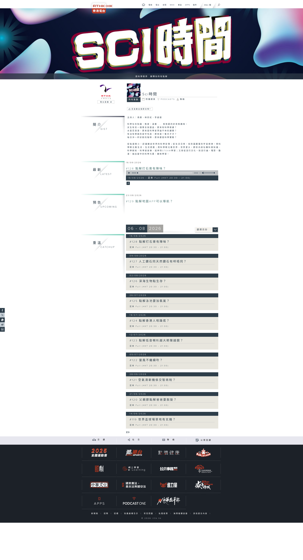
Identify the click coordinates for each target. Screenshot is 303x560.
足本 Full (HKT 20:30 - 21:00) (149, 247)
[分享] (129, 440)
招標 (117, 514)
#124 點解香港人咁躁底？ (150, 320)
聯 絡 (171, 440)
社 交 (136, 440)
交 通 (102, 440)
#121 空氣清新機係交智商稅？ (153, 380)
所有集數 (134, 100)
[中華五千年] (168, 501)
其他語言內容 (201, 514)
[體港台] (134, 453)
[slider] (210, 173)
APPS (186, 6)
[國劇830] (99, 469)
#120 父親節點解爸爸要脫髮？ (153, 399)
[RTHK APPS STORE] (99, 501)
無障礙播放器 (181, 514)
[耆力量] (168, 485)
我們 (194, 6)
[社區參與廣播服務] (203, 469)
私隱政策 (164, 514)
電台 (156, 6)
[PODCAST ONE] (134, 501)
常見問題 (149, 514)
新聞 (164, 6)
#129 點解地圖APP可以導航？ (149, 201)
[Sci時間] (128, 183)
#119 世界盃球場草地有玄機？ (153, 419)
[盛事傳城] (203, 485)
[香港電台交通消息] (94, 440)
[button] (129, 173)
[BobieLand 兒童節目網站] (203, 453)
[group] (202, 173)
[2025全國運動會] (99, 453)
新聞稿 (95, 514)
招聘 (107, 514)
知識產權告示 (131, 514)
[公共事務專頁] (168, 469)
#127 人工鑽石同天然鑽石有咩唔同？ (158, 261)
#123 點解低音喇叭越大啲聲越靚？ (157, 340)
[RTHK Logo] (101, 7)
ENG (206, 5)
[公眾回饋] (197, 440)
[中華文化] (99, 485)
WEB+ (171, 6)
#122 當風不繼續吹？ (146, 360)
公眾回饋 (206, 440)
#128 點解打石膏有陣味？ (146, 168)
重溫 (179, 6)
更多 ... (129, 432)
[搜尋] (219, 4)
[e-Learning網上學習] (134, 469)
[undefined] (143, 5)
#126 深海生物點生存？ (148, 281)
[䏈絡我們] (164, 440)
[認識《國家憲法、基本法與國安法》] (134, 485)
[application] (171, 172)
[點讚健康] (168, 453)
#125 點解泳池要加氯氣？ (150, 301)
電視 (149, 6)
